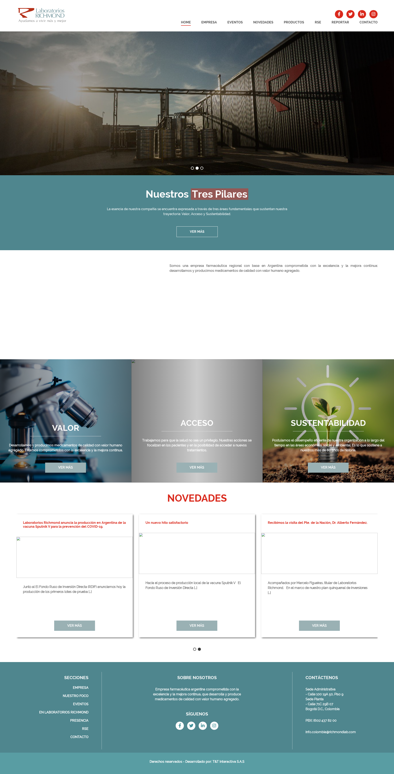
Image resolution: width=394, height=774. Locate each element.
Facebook (339, 14)
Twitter (350, 14)
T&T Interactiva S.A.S (228, 762)
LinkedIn (362, 14)
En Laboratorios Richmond (63, 712)
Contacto (369, 22)
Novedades (263, 22)
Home (186, 22)
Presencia (79, 720)
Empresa (209, 22)
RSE (318, 22)
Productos (294, 22)
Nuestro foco (75, 696)
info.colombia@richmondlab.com (331, 732)
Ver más (197, 232)
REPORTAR (340, 22)
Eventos (235, 22)
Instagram (373, 14)
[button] (192, 168)
